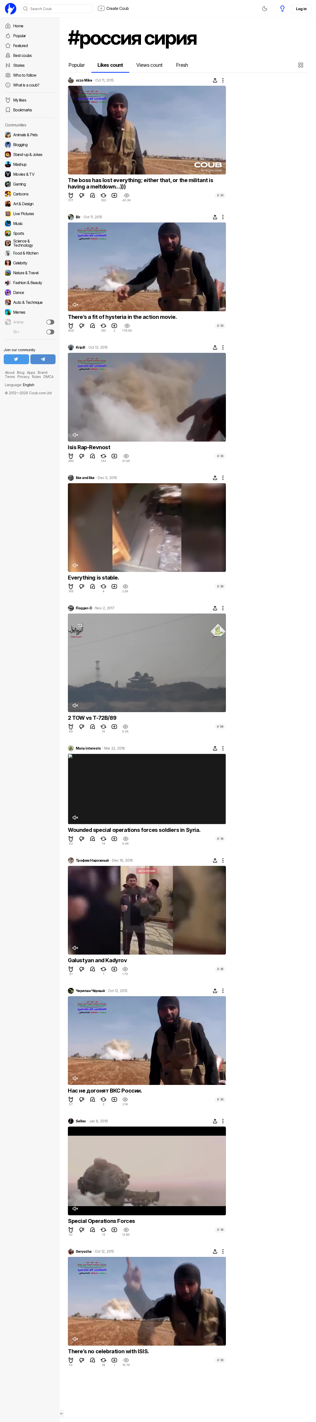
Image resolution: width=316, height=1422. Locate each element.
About (10, 372)
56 (220, 726)
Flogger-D (84, 608)
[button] (301, 65)
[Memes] (29, 312)
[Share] (215, 80)
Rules (36, 377)
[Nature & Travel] (29, 273)
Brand (42, 372)
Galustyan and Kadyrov (97, 960)
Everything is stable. (93, 577)
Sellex (81, 1121)
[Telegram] (43, 359)
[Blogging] (29, 145)
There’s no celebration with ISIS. (108, 1351)
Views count (149, 65)
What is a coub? (26, 85)
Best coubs (22, 55)
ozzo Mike (84, 80)
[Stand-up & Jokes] (29, 154)
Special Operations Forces (101, 1221)
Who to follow (25, 75)
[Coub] (10, 8)
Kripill (80, 347)
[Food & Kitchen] (29, 253)
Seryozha (84, 1251)
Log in (301, 8)
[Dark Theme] (265, 9)
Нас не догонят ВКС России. (105, 1090)
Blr (78, 217)
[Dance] (29, 292)
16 (220, 839)
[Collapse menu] (61, 1413)
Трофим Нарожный (92, 860)
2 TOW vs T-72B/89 (92, 718)
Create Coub (117, 8)
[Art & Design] (29, 204)
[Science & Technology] (29, 243)
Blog (20, 372)
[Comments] (93, 195)
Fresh (182, 65)
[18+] (50, 331)
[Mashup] (29, 164)
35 (220, 586)
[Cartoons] (29, 194)
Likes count (110, 65)
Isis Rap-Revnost (89, 447)
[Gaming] (29, 184)
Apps (31, 372)
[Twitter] (16, 359)
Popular (19, 35)
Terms (10, 377)
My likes (19, 100)
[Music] (29, 223)
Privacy (24, 377)
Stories (19, 65)
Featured (20, 45)
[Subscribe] (50, 322)
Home (18, 25)
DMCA (48, 377)
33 (220, 195)
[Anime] (29, 322)
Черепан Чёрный (90, 991)
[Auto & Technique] (29, 302)
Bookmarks (22, 109)
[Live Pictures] (29, 214)
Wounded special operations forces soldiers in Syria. (134, 830)
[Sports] (29, 233)
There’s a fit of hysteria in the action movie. (122, 317)
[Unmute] (75, 304)
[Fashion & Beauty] (29, 283)
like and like (85, 478)
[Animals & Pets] (29, 135)
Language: (19, 385)
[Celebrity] (29, 263)
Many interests (88, 748)
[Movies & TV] (29, 174)
